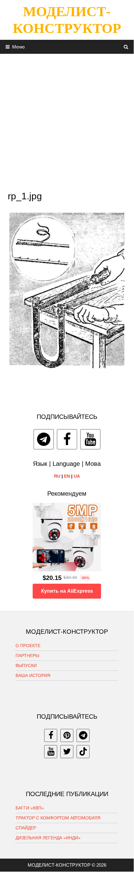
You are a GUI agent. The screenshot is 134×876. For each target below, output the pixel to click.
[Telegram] (44, 439)
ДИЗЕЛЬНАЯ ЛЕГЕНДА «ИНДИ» (48, 837)
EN (67, 476)
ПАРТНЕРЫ (27, 655)
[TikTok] (83, 751)
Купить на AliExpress (67, 591)
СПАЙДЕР (26, 827)
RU (57, 476)
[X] (66, 751)
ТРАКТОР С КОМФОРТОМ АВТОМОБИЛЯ (58, 817)
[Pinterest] (66, 735)
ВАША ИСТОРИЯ (33, 675)
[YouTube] (90, 439)
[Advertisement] (67, 121)
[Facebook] (67, 439)
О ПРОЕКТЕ (28, 645)
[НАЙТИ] (126, 47)
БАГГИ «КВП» (30, 807)
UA (77, 476)
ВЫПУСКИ (26, 665)
